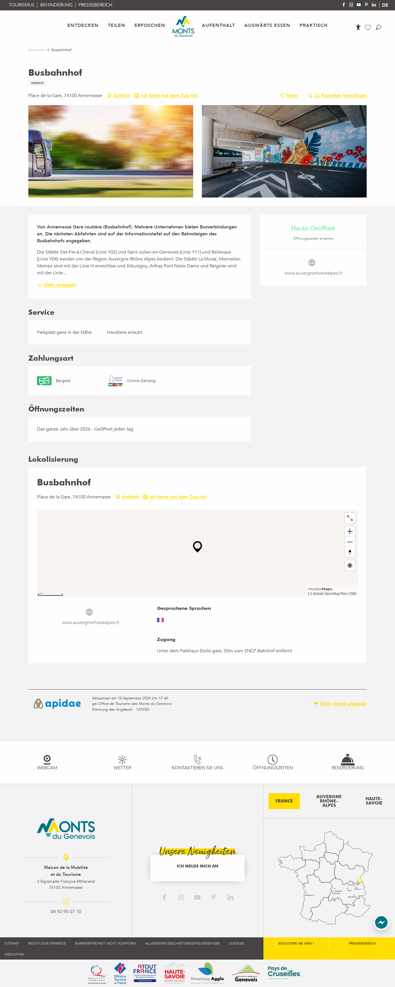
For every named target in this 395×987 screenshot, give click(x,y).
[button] (378, 27)
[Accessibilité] (358, 27)
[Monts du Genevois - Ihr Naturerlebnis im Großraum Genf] (183, 26)
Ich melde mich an (197, 865)
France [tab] (284, 801)
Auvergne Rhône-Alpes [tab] (329, 801)
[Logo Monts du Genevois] (65, 828)
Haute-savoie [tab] (374, 801)
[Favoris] (368, 27)
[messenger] (381, 928)
